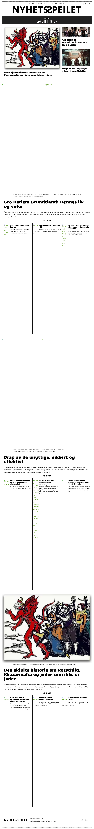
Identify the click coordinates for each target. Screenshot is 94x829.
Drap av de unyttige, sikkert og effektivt (75, 69)
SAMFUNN (39, 3)
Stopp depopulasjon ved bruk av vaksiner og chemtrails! (20, 482)
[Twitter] (85, 4)
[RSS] (87, 4)
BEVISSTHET (47, 3)
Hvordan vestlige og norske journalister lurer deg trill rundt (78, 482)
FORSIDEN (31, 3)
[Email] (89, 4)
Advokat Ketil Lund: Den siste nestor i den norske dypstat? (78, 227)
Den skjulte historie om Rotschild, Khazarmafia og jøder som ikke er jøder (28, 73)
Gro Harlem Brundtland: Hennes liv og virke (74, 42)
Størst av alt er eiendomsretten (46, 698)
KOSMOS (54, 3)
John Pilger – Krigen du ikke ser (19, 226)
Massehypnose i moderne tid (49, 226)
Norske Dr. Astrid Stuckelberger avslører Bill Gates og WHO (19, 699)
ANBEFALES (62, 3)
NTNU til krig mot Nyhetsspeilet (46, 481)
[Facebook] (83, 4)
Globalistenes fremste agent (77, 698)
